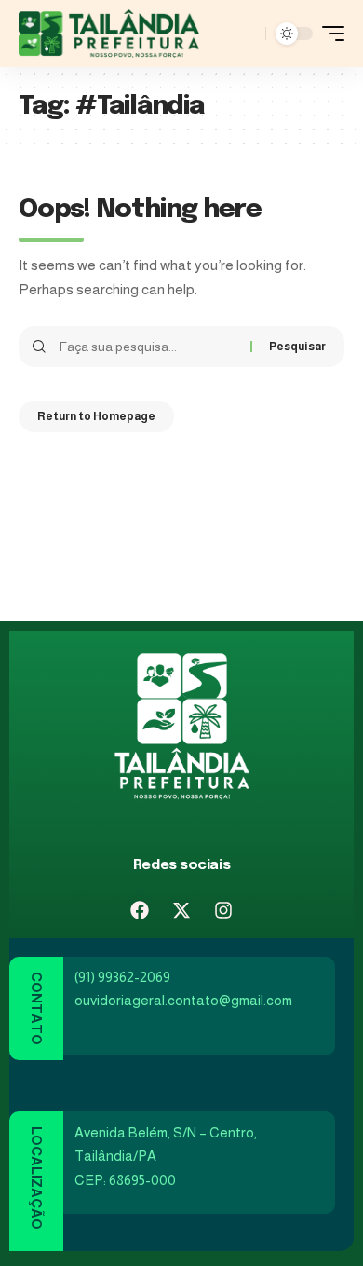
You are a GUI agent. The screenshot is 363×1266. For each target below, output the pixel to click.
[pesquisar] (247, 33)
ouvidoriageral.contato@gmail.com (183, 1000)
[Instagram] (223, 910)
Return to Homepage (96, 416)
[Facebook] (139, 910)
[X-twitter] (181, 910)
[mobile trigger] (328, 33)
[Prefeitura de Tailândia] (109, 33)
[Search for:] (148, 346)
